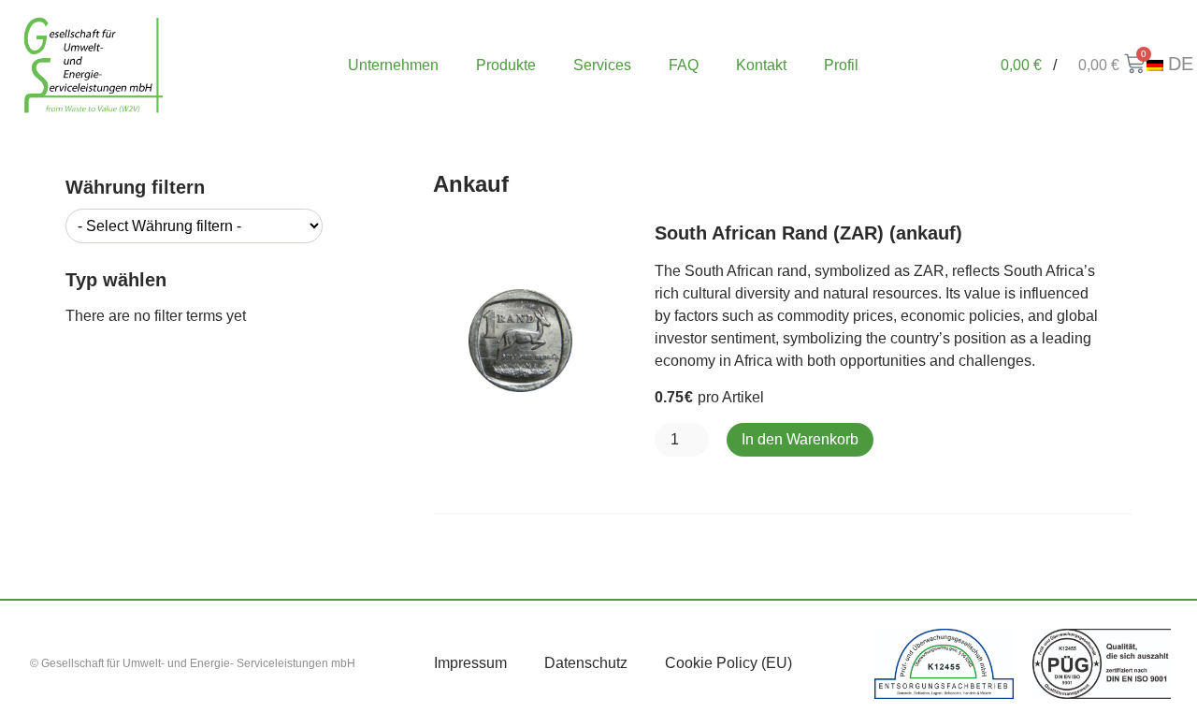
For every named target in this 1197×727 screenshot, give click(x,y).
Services (602, 65)
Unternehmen (393, 65)
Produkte (506, 65)
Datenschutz (585, 663)
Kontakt (761, 65)
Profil (841, 65)
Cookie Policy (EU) (728, 663)
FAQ (684, 65)
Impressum (470, 663)
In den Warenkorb (800, 439)
